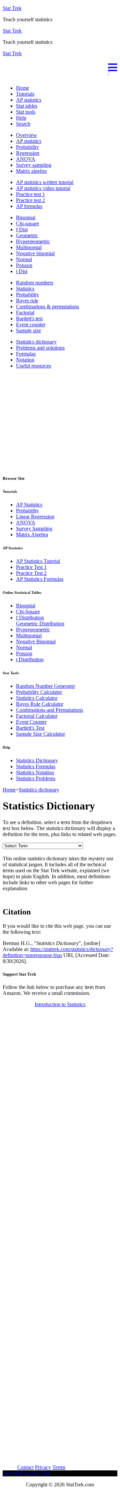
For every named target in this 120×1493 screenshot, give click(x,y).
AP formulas (29, 206)
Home (22, 88)
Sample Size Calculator (40, 734)
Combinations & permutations (47, 306)
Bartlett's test (29, 318)
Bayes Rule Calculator (39, 704)
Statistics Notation (35, 772)
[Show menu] (60, 66)
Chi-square (27, 223)
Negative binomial (35, 253)
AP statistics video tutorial (43, 188)
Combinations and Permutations (49, 710)
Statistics (25, 288)
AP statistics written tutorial (44, 182)
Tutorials (25, 94)
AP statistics (28, 100)
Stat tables (26, 106)
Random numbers (34, 282)
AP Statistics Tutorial (38, 561)
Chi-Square (28, 611)
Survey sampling (33, 165)
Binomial (25, 217)
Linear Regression (35, 516)
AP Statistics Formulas (39, 579)
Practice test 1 (30, 194)
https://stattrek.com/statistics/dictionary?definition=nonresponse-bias (58, 952)
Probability (27, 147)
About (9, 1467)
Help (21, 118)
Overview (26, 135)
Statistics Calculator (36, 698)
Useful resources (33, 366)
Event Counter (31, 722)
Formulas (26, 354)
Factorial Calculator (36, 716)
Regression (27, 153)
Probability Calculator (39, 692)
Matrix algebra (31, 171)
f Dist (22, 229)
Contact (25, 1467)
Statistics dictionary (36, 342)
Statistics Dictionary (37, 760)
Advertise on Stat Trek (26, 1473)
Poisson (24, 265)
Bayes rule (27, 300)
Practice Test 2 (31, 573)
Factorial (25, 312)
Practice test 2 (30, 200)
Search (23, 124)
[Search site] (4, 76)
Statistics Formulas (35, 766)
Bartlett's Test (30, 728)
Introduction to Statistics (60, 1004)
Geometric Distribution (40, 623)
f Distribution (30, 617)
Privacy (43, 1467)
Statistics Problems (35, 778)
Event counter (30, 324)
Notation (25, 360)
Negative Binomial (36, 641)
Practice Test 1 (31, 567)
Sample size (28, 330)
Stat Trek (12, 8)
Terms (58, 1467)
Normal (24, 259)
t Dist (21, 271)
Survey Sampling (34, 528)
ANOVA (25, 159)
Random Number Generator (45, 686)
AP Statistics (29, 504)
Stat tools (25, 112)
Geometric (27, 235)
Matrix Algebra (32, 534)
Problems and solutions (40, 348)
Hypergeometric (33, 241)
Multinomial (29, 247)
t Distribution (30, 659)
